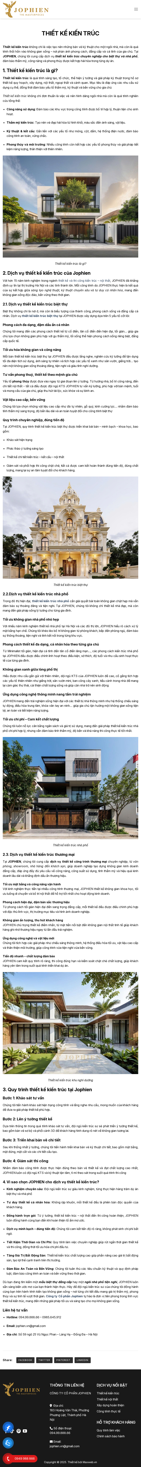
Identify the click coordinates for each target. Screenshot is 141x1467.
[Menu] (136, 9)
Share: (7, 1360)
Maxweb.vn (90, 1462)
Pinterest (63, 1360)
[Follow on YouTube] (25, 1431)
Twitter (44, 1360)
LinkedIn (82, 1360)
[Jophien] (26, 9)
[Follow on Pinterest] (19, 1431)
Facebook (25, 1360)
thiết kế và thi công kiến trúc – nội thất (84, 280)
